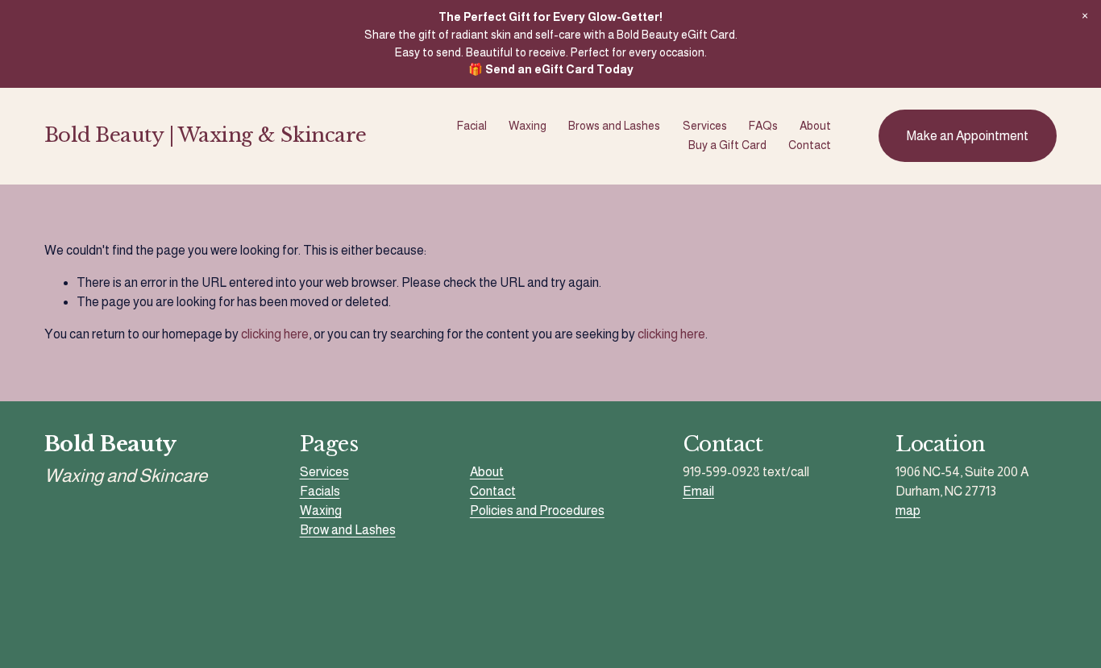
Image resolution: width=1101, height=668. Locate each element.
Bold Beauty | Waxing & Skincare (205, 135)
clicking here (275, 334)
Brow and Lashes (348, 530)
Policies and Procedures (537, 510)
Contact (809, 145)
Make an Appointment (967, 136)
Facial (472, 125)
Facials (320, 491)
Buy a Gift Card (727, 145)
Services (705, 125)
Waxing (527, 125)
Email (698, 491)
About (815, 125)
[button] (1085, 16)
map (907, 510)
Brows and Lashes (614, 125)
